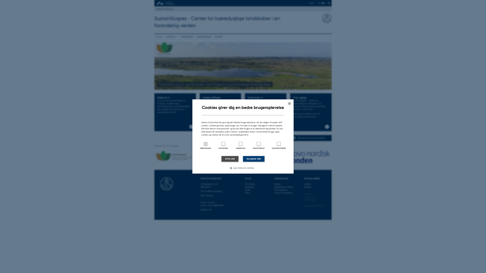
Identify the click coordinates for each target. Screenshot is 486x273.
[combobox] (289, 103)
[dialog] (243, 136)
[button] (243, 168)
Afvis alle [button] (230, 158)
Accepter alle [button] (254, 158)
